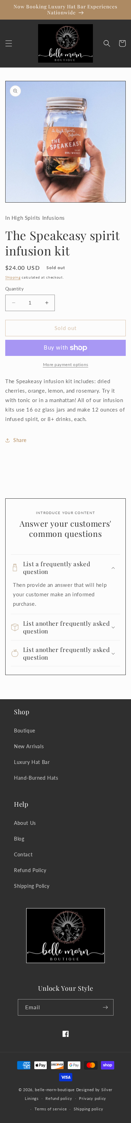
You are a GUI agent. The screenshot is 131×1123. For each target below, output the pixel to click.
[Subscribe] (105, 1007)
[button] (8, 43)
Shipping (13, 277)
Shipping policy (88, 1109)
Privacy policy (92, 1098)
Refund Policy (30, 870)
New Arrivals (29, 746)
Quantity (14, 289)
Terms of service (51, 1109)
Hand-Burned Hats (36, 778)
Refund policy (58, 1098)
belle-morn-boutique (54, 1089)
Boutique (24, 731)
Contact (23, 854)
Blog (19, 839)
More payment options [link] (65, 364)
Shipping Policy (32, 886)
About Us (25, 823)
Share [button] (20, 440)
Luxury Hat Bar (32, 762)
